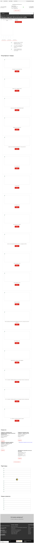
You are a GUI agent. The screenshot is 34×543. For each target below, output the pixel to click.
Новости (29, 531)
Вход (28, 1)
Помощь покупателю (14, 533)
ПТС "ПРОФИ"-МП (17, 166)
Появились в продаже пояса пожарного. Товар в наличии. (23, 433)
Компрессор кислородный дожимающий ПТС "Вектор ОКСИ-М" (17, 146)
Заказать (17, 71)
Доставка (10, 1)
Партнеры (29, 528)
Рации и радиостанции (14, 532)
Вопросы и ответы (30, 527)
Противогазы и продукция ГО (15, 531)
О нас (1, 1)
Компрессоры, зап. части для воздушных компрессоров (19, 527)
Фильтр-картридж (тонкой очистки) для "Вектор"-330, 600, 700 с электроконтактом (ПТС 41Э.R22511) (17, 322)
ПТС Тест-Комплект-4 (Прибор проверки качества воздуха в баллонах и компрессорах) (17, 379)
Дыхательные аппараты (14, 526)
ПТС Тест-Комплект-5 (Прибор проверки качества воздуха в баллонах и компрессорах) (17, 399)
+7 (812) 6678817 (31, 6)
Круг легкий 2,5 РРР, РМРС (17, 224)
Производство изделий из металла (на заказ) (25, 451)
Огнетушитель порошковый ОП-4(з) (17, 69)
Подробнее (2, 441)
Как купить (5, 1)
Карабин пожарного (17, 302)
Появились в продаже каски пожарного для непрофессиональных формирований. (8, 433)
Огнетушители (13, 528)
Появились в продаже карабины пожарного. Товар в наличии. (7, 443)
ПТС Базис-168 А (17, 185)
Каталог (3, 13)
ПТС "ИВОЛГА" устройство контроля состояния (17, 418)
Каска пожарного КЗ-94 (17, 263)
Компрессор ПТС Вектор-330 (17, 127)
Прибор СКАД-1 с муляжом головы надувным (17, 360)
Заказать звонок (17, 10)
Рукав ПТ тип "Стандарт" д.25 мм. (17, 88)
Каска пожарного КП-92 (17, 282)
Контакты (15, 1)
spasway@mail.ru (31, 7)
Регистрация (31, 1)
